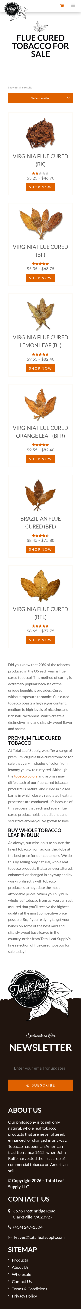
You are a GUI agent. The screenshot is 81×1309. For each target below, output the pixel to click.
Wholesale (21, 1274)
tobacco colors (26, 776)
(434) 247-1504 (28, 1227)
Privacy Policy (24, 1296)
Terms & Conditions (29, 1289)
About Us (20, 1267)
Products (20, 1260)
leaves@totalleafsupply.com (39, 1237)
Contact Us (22, 1281)
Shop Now (40, 187)
